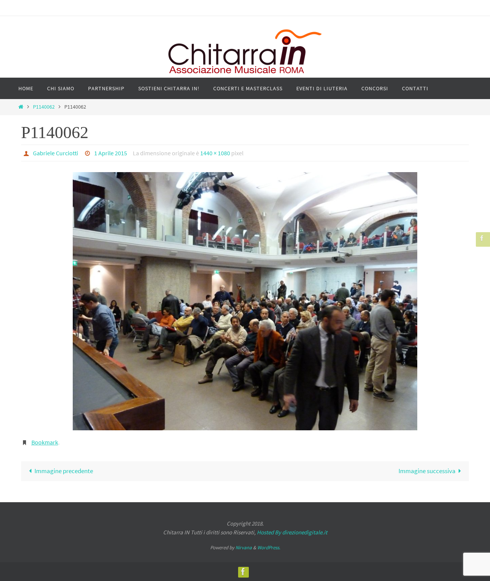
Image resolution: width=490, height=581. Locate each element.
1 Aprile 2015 (110, 153)
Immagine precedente (63, 471)
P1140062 (44, 107)
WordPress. (268, 547)
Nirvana (243, 547)
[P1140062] (245, 301)
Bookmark (44, 442)
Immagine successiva (427, 471)
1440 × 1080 (215, 153)
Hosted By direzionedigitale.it (292, 532)
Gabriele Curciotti (55, 153)
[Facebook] (482, 238)
